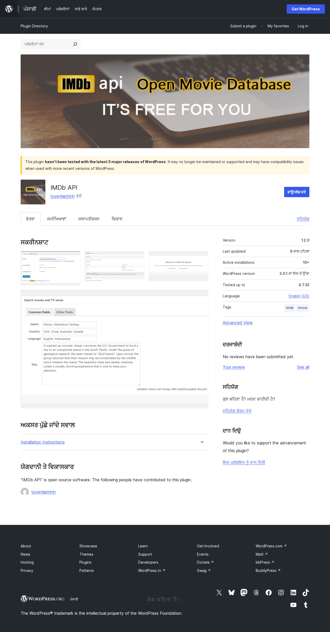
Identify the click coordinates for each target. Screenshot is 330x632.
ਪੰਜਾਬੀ (74, 599)
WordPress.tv (152, 570)
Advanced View (238, 322)
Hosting (27, 562)
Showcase (88, 546)
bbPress (265, 562)
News (25, 554)
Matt (262, 554)
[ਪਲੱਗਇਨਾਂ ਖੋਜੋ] (75, 44)
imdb (290, 308)
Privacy (27, 570)
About (26, 546)
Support (145, 554)
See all (303, 367)
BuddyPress (268, 570)
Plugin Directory (34, 26)
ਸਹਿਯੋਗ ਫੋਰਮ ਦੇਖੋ (237, 410)
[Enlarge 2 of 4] (137, 258)
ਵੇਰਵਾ (30, 218)
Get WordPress (306, 9)
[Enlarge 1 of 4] (73, 258)
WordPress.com (271, 546)
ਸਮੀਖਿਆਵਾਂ (56, 218)
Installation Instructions (43, 442)
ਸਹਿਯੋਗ (303, 218)
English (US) (299, 296)
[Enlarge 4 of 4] (201, 296)
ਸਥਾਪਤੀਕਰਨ (89, 218)
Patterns (86, 570)
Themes (86, 554)
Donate (205, 562)
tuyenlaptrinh (63, 196)
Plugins (85, 562)
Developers (148, 562)
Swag (204, 570)
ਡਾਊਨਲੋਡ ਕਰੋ (296, 192)
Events (203, 554)
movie (302, 308)
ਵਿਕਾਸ (117, 218)
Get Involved (208, 546)
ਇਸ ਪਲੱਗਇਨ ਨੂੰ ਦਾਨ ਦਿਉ (244, 462)
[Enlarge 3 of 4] (201, 258)
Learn (143, 546)
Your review (234, 367)
